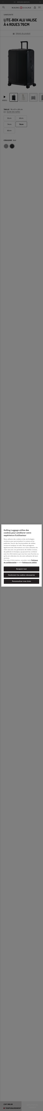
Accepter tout (21, 569)
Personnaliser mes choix (21, 581)
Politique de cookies (29, 562)
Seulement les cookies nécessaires (21, 575)
